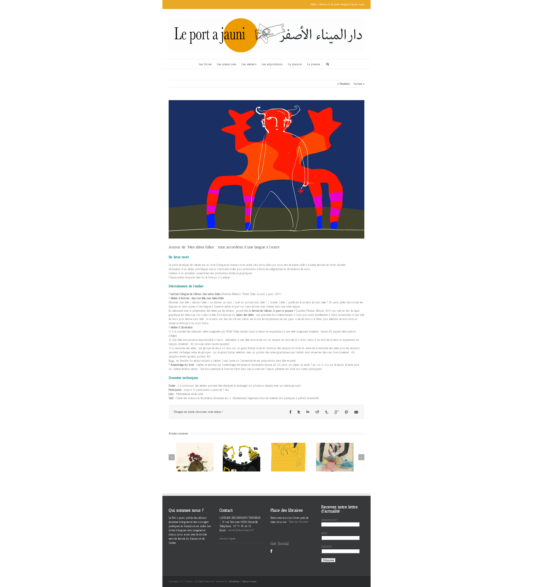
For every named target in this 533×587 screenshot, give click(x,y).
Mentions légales (227, 538)
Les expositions (272, 64)
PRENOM (326, 546)
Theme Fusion (249, 581)
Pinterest (346, 412)
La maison (295, 64)
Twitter (299, 412)
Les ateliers (249, 64)
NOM (324, 533)
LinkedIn (307, 411)
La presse (313, 64)
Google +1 (336, 412)
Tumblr (326, 412)
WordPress (234, 581)
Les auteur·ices (226, 64)
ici (226, 398)
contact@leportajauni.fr (241, 530)
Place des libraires (298, 522)
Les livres (205, 64)
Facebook (290, 412)
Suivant (358, 83)
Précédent (345, 83)
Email (356, 412)
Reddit (317, 411)
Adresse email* (329, 519)
